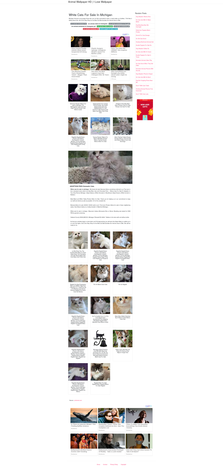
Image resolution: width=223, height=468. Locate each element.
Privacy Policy (114, 464)
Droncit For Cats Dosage (143, 35)
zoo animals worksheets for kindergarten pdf (83, 26)
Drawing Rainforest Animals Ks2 (145, 42)
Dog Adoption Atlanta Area (143, 16)
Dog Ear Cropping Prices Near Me (144, 81)
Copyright (123, 464)
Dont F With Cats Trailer (142, 85)
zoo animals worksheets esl (90, 29)
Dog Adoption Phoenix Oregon (144, 74)
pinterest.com (78, 400)
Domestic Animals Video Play (144, 60)
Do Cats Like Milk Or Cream (143, 52)
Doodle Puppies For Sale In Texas (143, 56)
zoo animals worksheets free (78, 24)
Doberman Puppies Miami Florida (143, 31)
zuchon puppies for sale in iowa (108, 29)
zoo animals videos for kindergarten (97, 24)
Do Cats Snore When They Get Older (144, 64)
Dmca (98, 464)
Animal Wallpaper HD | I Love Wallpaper (90, 2)
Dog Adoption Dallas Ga (142, 48)
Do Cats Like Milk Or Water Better (143, 21)
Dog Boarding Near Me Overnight (142, 26)
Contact (105, 464)
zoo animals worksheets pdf (121, 26)
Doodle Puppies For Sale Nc (143, 45)
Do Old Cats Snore (141, 38)
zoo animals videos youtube (104, 26)
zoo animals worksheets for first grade (119, 24)
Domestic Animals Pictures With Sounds (144, 69)
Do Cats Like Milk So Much (143, 77)
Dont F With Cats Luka (142, 94)
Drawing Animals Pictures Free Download (144, 90)
